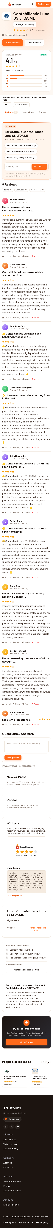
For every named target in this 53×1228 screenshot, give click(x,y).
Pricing (6, 1186)
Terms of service (25, 1222)
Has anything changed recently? (21, 157)
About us (7, 1162)
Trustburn (12, 1107)
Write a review (10, 1144)
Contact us (8, 1167)
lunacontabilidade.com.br (38, 928)
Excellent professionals (16, 719)
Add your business (12, 1190)
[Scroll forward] (48, 1062)
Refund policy (42, 1222)
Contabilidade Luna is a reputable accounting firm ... (22, 273)
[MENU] (4, 4)
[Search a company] (33, 4)
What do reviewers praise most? (21, 151)
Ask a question (13, 757)
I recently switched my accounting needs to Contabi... (23, 595)
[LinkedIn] (17, 1126)
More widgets (13, 896)
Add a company (10, 1148)
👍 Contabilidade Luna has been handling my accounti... (21, 335)
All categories (9, 1139)
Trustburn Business (12, 1181)
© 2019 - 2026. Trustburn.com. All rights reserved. (26, 1216)
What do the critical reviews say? (21, 145)
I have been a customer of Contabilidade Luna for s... (18, 208)
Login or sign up (11, 1204)
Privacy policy (9, 1222)
